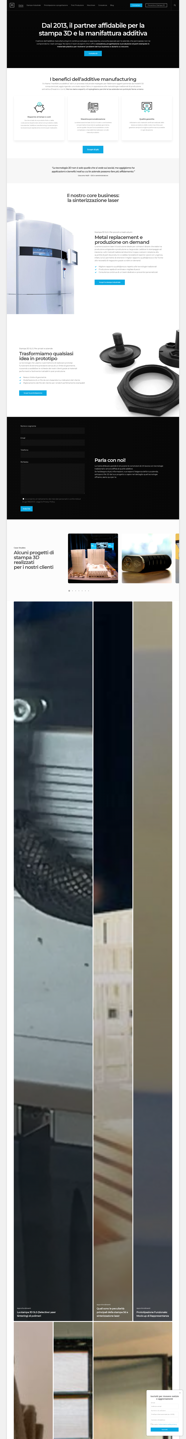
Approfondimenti (24, 1308)
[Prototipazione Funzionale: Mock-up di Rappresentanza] (152, 961)
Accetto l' (164, 1424)
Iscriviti (165, 1429)
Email (153, 1403)
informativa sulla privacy (168, 1424)
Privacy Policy (49, 502)
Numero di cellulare (158, 1410)
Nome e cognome (28, 426)
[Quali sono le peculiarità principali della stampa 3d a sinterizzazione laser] (112, 961)
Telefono (24, 450)
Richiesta (24, 462)
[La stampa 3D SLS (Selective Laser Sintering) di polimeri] (53, 961)
